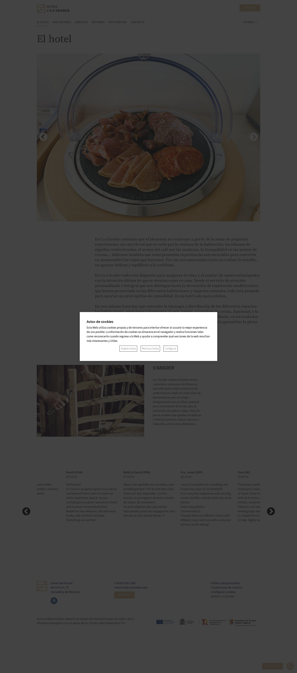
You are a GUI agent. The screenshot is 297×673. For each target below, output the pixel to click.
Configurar (170, 348)
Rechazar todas (150, 348)
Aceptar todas (128, 348)
